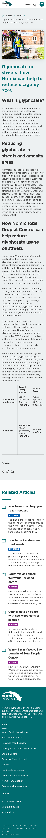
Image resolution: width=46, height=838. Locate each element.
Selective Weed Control (14, 759)
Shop (4, 724)
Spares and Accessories (14, 786)
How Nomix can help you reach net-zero (25, 508)
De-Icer (5, 765)
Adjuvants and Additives (15, 776)
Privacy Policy (7, 828)
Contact (6, 794)
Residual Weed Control (14, 743)
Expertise (14, 515)
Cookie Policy (19, 828)
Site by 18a (5, 831)
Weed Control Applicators (15, 732)
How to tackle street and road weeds (24, 542)
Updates (13, 587)
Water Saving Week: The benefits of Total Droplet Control (25, 653)
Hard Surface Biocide (13, 770)
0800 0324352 (13, 802)
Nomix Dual (8, 280)
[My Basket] (30, 5)
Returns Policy (31, 828)
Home (9, 16)
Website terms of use (10, 825)
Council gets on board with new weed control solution (23, 615)
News (20, 16)
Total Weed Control (12, 738)
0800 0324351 (12, 807)
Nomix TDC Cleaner (12, 781)
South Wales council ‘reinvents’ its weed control (22, 578)
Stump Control (10, 754)
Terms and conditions (27, 825)
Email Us (9, 812)
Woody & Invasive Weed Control (19, 749)
